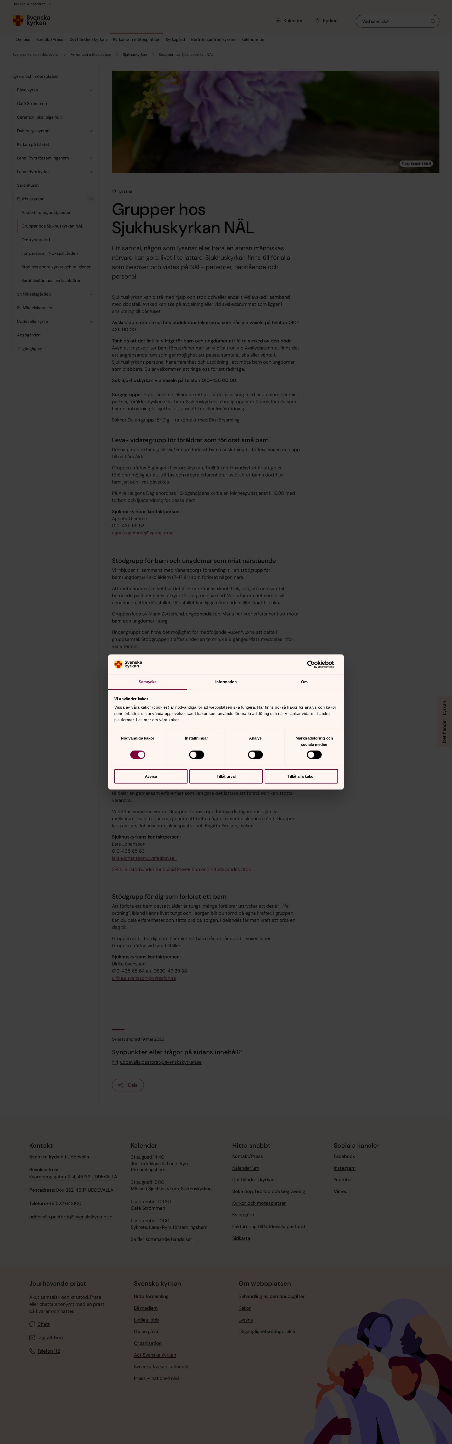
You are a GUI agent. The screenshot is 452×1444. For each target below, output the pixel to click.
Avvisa (151, 776)
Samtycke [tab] (148, 682)
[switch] (196, 755)
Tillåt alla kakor (301, 776)
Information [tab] (226, 682)
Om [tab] (304, 682)
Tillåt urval (226, 776)
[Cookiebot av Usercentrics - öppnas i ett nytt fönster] (315, 664)
